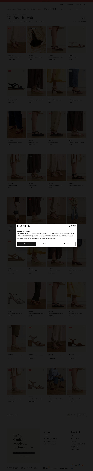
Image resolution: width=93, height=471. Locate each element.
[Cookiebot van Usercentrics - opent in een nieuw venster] (70, 226)
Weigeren (66, 243)
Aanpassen (45, 243)
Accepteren (27, 243)
